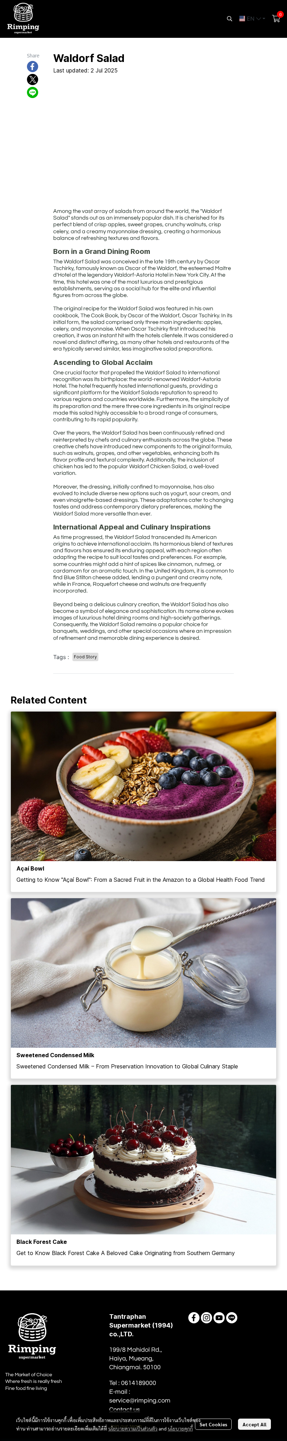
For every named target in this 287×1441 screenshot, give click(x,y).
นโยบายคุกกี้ (180, 1428)
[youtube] (219, 1317)
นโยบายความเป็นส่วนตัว (133, 1428)
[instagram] (206, 1317)
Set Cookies (213, 1424)
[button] (229, 18)
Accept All (254, 1424)
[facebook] (194, 1317)
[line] (231, 1317)
